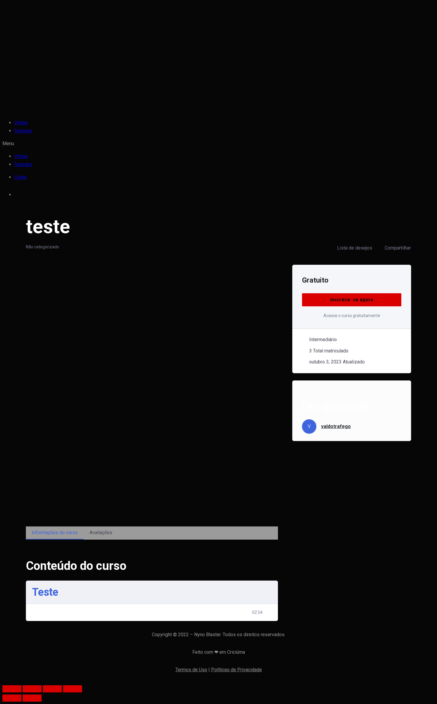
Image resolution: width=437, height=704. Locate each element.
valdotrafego (336, 426)
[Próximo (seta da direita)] (32, 698)
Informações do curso (55, 532)
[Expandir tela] (52, 688)
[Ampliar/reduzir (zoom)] (72, 688)
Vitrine (21, 123)
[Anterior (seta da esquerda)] (11, 698)
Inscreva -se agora (351, 299)
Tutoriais (23, 131)
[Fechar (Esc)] (11, 688)
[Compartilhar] (32, 688)
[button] (176, 143)
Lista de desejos (354, 248)
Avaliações (100, 532)
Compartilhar (398, 248)
